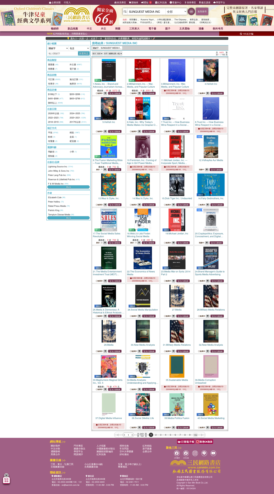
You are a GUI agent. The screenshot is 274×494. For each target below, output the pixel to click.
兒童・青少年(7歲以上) (129, 464)
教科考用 (218, 28)
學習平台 (220, 2)
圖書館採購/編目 (105, 451)
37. (108, 418)
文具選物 (184, 28)
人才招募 (101, 445)
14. (142, 198)
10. (141, 162)
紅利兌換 (162, 2)
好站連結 (124, 454)
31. (177, 344)
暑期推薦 (205, 19)
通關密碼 (55, 451)
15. (177, 198)
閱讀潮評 (78, 454)
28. (211, 309)
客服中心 (176, 2)
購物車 (134, 2)
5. (108, 122)
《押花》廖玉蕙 (163, 22)
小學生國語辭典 (164, 19)
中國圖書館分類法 (106, 448)
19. (176, 233)
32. (211, 344)
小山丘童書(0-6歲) (93, 464)
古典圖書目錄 (91, 466)
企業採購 (56, 2)
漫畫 (201, 28)
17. (106, 235)
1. (107, 86)
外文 (103, 28)
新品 (73, 28)
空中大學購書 (126, 451)
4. (211, 83)
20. (209, 236)
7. (175, 124)
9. (108, 164)
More (68, 186)
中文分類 (55, 448)
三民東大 (134, 28)
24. (210, 273)
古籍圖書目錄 (57, 466)
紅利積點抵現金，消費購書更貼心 (67, 33)
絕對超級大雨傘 (130, 22)
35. (177, 380)
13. (108, 198)
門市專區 (78, 445)
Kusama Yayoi (147, 19)
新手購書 (147, 448)
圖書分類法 (79, 448)
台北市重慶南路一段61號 (131, 478)
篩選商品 (83, 53)
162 (195, 434)
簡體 (117, 28)
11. (174, 164)
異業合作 (55, 454)
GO (191, 11)
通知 (147, 2)
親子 (167, 28)
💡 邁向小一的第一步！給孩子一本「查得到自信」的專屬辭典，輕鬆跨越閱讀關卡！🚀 (95, 38)
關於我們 (55, 445)
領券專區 (191, 2)
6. (142, 124)
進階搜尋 (202, 11)
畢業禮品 (122, 466)
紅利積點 (147, 445)
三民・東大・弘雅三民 (62, 464)
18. (139, 235)
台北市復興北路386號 (61, 478)
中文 (89, 28)
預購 (199, 136)
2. (141, 85)
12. (211, 160)
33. (107, 381)
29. (108, 344)
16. (211, 198)
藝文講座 (205, 2)
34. (141, 382)
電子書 (152, 28)
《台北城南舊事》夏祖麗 (184, 22)
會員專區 (121, 2)
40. (211, 418)
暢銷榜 (55, 28)
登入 (68, 2)
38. (143, 418)
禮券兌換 (124, 445)
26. (143, 309)
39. (176, 418)
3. (175, 85)
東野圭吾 (194, 19)
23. (175, 273)
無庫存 (100, 93)
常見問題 (124, 448)
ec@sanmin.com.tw (70, 484)
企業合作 (147, 451)
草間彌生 (133, 19)
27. (177, 309)
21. (107, 274)
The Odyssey (180, 19)
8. (209, 124)
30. (143, 344)
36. (205, 381)
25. (108, 312)
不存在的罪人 (146, 22)
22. (141, 273)
